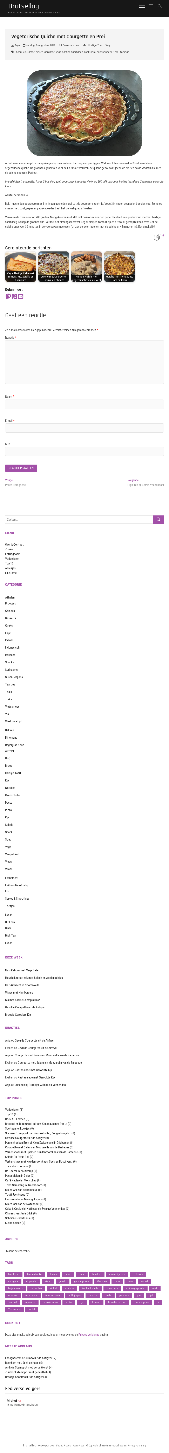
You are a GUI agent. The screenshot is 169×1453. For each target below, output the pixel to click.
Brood (8, 766)
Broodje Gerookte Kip (18, 1015)
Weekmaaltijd (13, 721)
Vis (7, 714)
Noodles (10, 788)
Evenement (12, 878)
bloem (53, 1274)
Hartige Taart (96, 45)
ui (158, 1302)
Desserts (10, 618)
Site (7, 444)
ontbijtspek (74, 1295)
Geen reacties (70, 45)
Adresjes (10, 568)
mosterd (13, 1295)
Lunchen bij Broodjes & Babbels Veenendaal (40, 1085)
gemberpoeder (81, 1281)
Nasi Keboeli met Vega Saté (22, 970)
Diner (8, 928)
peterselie (124, 1295)
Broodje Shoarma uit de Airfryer (24, 1377)
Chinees (10, 611)
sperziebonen (50, 1302)
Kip (7, 780)
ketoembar (36, 1288)
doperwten (31, 1281)
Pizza (8, 810)
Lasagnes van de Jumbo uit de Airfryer (28, 1358)
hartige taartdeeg (72, 52)
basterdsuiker (34, 1274)
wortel (31, 1309)
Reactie (10, 337)
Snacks (9, 662)
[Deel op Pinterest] (14, 296)
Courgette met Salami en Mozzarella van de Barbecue (47, 1055)
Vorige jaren (12, 559)
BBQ (7, 758)
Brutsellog (23, 6)
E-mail (10, 421)
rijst (151, 1295)
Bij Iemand (11, 737)
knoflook (69, 1288)
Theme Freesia (63, 1445)
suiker (69, 1302)
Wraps (9, 869)
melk (154, 1288)
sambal (12, 1302)
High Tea (10, 935)
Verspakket (12, 854)
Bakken (9, 730)
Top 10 (9, 563)
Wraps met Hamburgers (19, 992)
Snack (9, 832)
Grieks (9, 625)
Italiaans (10, 655)
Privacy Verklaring (89, 1334)
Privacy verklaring (137, 1445)
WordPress (78, 1445)
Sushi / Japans (14, 677)
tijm (82, 1302)
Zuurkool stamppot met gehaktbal (26, 1372)
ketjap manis (15, 1288)
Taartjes (10, 684)
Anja (17, 45)
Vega (108, 45)
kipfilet (53, 1288)
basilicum (13, 1274)
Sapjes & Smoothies (17, 898)
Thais (8, 692)
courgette (29, 52)
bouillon (96, 1274)
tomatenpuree (141, 1302)
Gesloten (102, 1281)
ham (117, 1281)
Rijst (8, 817)
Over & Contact (14, 544)
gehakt (62, 1281)
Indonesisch (12, 647)
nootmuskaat (53, 1295)
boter (81, 1274)
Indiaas (9, 640)
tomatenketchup (117, 1302)
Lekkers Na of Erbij (16, 885)
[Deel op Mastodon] (8, 296)
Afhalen (10, 597)
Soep (8, 839)
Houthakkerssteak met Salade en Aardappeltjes (34, 978)
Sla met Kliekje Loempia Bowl (22, 1000)
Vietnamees (12, 706)
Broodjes (10, 603)
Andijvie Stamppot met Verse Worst (26, 1367)
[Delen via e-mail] (21, 296)
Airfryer (9, 751)
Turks (8, 699)
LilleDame (11, 573)
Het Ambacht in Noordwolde (22, 985)
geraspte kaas (52, 52)
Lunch (8, 915)
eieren (39, 52)
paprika (93, 1295)
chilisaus (138, 1274)
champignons (117, 1274)
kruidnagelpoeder (135, 1288)
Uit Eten (10, 922)
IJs (7, 891)
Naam (9, 397)
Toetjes (10, 906)
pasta (108, 1295)
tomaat (124, 52)
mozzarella (31, 1295)
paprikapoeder (105, 52)
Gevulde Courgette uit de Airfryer (25, 1007)
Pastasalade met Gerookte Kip (33, 1070)
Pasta (8, 802)
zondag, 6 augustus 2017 (40, 45)
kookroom (90, 52)
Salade (9, 825)
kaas (130, 1281)
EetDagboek (12, 554)
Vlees (8, 862)
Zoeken (9, 549)
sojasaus (30, 1302)
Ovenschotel (12, 795)
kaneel (144, 1281)
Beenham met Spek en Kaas (22, 1363)
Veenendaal (14, 1309)
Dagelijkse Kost (14, 745)
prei (117, 52)
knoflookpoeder (90, 1288)
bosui (19, 52)
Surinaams (11, 670)
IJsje (8, 633)
